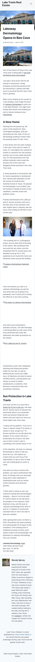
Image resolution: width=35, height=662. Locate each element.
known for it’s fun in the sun (13, 407)
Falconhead (7, 115)
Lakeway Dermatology (13, 104)
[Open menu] (31, 3)
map (23, 543)
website (18, 616)
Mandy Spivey (9, 42)
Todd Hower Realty (22, 634)
